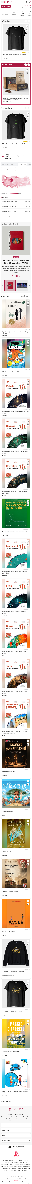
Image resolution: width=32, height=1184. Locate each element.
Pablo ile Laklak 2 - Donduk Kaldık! (11, 376)
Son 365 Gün (22, 164)
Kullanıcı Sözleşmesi (10, 1175)
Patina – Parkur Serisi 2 (8, 936)
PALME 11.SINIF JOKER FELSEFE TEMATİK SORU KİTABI (15, 417)
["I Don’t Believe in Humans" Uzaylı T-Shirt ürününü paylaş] (28, 116)
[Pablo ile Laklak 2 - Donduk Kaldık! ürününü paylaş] (28, 349)
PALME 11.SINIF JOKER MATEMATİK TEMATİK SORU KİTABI (14, 577)
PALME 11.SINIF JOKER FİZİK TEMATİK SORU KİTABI (14, 617)
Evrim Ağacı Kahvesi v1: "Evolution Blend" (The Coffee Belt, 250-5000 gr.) (15, 98)
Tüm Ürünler (25, 301)
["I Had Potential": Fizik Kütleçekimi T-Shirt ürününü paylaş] (27, 29)
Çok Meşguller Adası (7, 816)
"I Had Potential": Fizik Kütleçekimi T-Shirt (14, 54)
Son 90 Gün (14, 164)
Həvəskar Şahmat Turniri (8, 776)
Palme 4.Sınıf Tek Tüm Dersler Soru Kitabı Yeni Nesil (14, 1097)
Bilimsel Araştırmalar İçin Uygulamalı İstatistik (14, 536)
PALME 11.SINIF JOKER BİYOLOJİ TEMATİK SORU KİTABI (15, 457)
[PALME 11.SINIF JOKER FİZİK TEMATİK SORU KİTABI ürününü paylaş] (28, 589)
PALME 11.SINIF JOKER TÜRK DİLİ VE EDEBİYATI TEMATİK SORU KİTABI (15, 737)
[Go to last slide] (25, 21)
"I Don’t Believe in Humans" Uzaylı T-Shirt (13, 143)
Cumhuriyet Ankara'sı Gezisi (10, 896)
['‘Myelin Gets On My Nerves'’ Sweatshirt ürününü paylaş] (28, 949)
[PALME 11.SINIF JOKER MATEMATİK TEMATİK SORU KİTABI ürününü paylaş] (28, 549)
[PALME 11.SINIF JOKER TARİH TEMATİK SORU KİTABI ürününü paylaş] (28, 669)
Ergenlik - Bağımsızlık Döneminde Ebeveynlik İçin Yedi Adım (15, 337)
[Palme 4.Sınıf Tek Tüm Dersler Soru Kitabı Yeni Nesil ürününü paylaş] (28, 1069)
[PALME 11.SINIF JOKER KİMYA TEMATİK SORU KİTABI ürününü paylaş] (28, 629)
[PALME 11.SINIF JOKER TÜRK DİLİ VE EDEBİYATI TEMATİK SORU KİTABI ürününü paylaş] (28, 709)
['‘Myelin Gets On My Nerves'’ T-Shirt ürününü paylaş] (28, 989)
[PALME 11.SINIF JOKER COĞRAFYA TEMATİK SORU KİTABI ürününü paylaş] (28, 469)
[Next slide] (28, 21)
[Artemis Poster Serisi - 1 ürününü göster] (22, 290)
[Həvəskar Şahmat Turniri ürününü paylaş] (28, 749)
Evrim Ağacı (7, 1165)
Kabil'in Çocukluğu (7, 856)
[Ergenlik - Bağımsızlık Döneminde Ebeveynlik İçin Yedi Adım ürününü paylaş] (28, 309)
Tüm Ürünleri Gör (6, 1106)
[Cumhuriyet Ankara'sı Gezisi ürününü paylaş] (28, 869)
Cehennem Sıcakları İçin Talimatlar (11, 1056)
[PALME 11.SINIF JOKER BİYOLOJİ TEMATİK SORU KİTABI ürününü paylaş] (28, 429)
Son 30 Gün (5, 164)
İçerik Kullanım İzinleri (17, 1169)
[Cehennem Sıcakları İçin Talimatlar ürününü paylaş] (28, 1029)
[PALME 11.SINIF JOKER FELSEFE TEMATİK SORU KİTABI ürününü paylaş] (28, 389)
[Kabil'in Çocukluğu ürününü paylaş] (28, 829)
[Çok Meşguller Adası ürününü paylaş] (28, 789)
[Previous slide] (2, 290)
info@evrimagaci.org (25, 7)
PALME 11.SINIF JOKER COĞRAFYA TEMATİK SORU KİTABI (14, 497)
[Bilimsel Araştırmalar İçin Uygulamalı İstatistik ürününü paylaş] (28, 509)
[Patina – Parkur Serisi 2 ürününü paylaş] (28, 909)
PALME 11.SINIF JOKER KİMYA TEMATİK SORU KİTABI (14, 657)
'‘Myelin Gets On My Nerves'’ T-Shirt (12, 1016)
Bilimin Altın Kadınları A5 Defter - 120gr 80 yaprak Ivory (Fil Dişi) (16, 266)
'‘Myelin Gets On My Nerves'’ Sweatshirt (13, 976)
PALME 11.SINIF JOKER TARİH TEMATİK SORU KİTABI (14, 697)
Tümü (29, 164)
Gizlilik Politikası (22, 1167)
